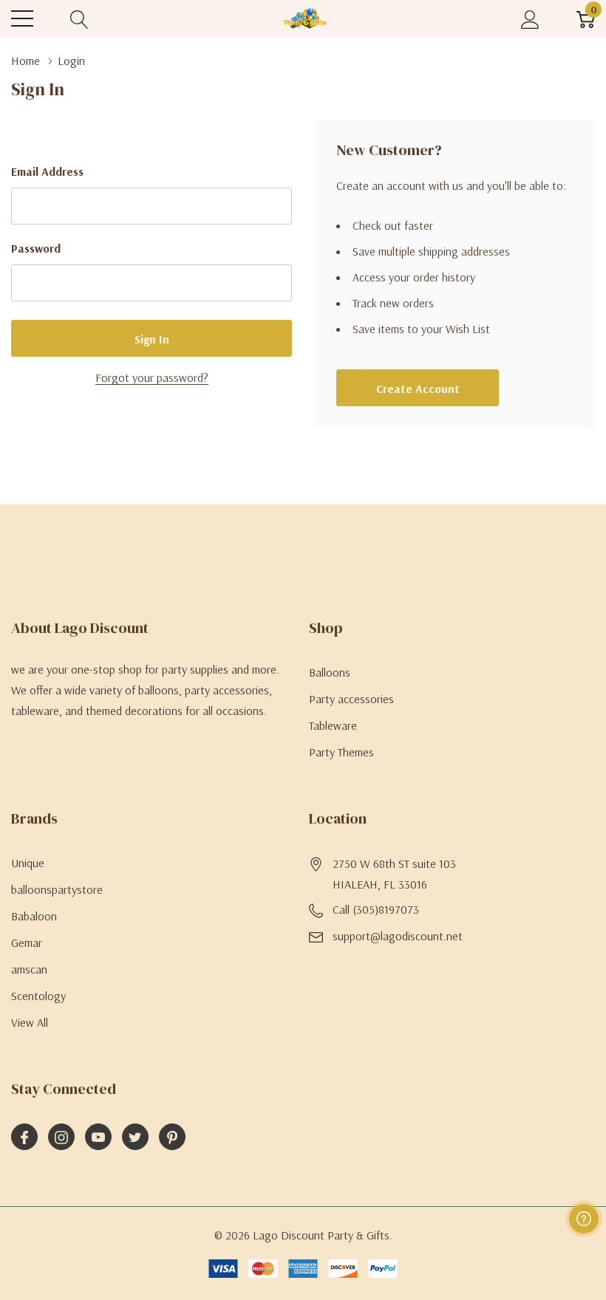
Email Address (47, 171)
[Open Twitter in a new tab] (135, 1137)
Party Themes (341, 752)
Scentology (38, 995)
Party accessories (351, 698)
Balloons (329, 672)
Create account (418, 388)
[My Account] (530, 19)
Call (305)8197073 (376, 909)
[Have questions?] (584, 1219)
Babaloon (34, 916)
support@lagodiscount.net (398, 935)
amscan (29, 969)
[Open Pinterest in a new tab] (172, 1137)
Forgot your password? (151, 377)
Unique (27, 862)
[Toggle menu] (22, 18)
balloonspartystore (57, 889)
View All (29, 1022)
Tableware (333, 725)
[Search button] (79, 19)
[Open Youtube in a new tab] (98, 1137)
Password (36, 248)
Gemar (26, 942)
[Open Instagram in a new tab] (61, 1137)
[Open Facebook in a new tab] (24, 1137)
